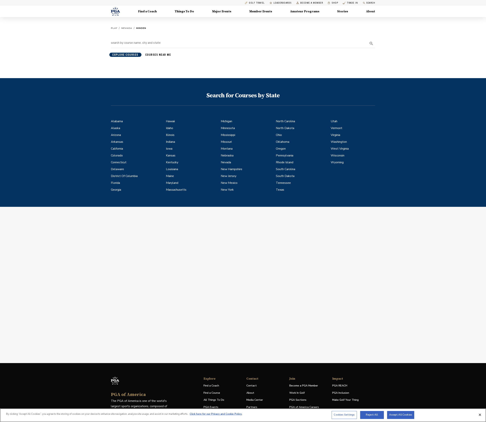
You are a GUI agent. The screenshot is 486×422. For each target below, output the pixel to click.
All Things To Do (214, 400)
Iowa (169, 149)
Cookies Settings (344, 414)
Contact (251, 385)
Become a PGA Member (303, 385)
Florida (115, 183)
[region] (243, 415)
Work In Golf (297, 393)
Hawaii (170, 121)
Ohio (279, 135)
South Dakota (285, 176)
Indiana (170, 142)
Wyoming (337, 162)
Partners (251, 407)
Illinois (170, 135)
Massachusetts (176, 190)
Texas (280, 190)
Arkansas (117, 142)
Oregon (281, 149)
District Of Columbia (124, 176)
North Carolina (285, 121)
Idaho (169, 128)
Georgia (116, 190)
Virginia (335, 135)
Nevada (126, 28)
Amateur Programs (304, 11)
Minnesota (228, 128)
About (370, 11)
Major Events (221, 11)
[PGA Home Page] (115, 11)
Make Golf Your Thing (345, 400)
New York (227, 190)
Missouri (226, 142)
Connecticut (118, 162)
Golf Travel (257, 3)
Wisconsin (337, 155)
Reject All (372, 414)
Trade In (350, 3)
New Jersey (228, 176)
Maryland (172, 183)
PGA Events (211, 407)
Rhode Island (284, 162)
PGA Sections (297, 400)
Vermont (336, 128)
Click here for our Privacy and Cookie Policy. (216, 414)
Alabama (117, 121)
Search (370, 3)
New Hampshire (231, 169)
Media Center (254, 400)
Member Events (260, 11)
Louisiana (172, 169)
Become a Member (311, 3)
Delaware (117, 169)
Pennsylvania (284, 155)
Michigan (226, 121)
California (117, 149)
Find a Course (212, 393)
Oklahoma (282, 142)
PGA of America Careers (304, 407)
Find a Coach (147, 11)
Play (114, 28)
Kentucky (172, 162)
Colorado (117, 155)
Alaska (115, 128)
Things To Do (184, 11)
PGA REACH (339, 386)
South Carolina (285, 169)
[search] (371, 43)
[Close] (480, 415)
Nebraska (227, 155)
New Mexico (229, 183)
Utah (334, 121)
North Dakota (285, 128)
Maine (170, 176)
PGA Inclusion (340, 393)
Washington (339, 142)
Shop (333, 3)
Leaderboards (283, 3)
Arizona (116, 135)
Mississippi (228, 135)
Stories (342, 11)
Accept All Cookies (400, 414)
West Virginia (340, 149)
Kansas (170, 155)
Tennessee (283, 183)
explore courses (125, 54)
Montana (227, 149)
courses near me (158, 54)
